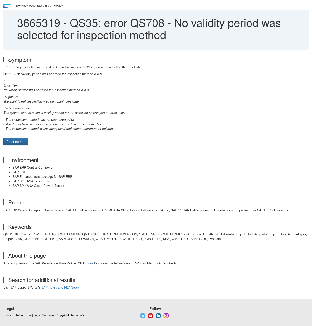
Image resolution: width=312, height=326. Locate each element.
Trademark (77, 315)
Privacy (9, 315)
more (89, 263)
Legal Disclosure (44, 315)
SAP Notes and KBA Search (61, 287)
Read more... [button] (15, 141)
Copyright (63, 315)
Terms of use (24, 315)
